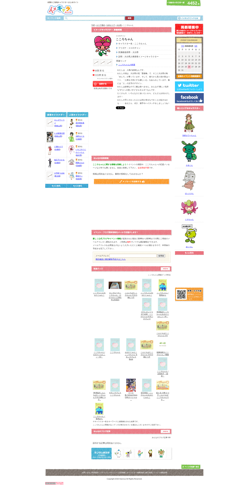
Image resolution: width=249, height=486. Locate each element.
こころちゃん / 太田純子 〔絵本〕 (162, 373)
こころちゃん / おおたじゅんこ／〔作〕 (99, 354)
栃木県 (78, 155)
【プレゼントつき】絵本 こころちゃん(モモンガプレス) (146, 315)
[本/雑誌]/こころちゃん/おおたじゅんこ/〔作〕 (162, 314)
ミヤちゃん (189, 219)
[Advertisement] (123, 7)
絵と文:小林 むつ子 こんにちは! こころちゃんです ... (162, 396)
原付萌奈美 (80, 123)
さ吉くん (189, 165)
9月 (196, 46)
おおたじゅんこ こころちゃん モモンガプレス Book (131, 355)
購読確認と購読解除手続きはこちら (111, 259)
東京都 (57, 176)
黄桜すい (79, 176)
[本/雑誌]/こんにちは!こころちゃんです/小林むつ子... (99, 396)
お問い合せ (86, 473)
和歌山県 (58, 126)
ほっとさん (189, 193)
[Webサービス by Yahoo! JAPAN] (54, 484)
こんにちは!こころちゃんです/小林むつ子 (131, 295)
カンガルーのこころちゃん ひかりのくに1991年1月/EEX (115, 296)
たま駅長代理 (59, 133)
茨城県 (78, 166)
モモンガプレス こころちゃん (115, 394)
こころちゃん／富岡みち (163, 294)
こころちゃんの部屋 (126, 65)
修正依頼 (148, 473)
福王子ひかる (59, 160)
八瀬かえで (58, 147)
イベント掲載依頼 (160, 473)
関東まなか (80, 163)
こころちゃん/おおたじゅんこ (99, 294)
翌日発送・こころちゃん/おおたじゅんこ (147, 395)
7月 (182, 46)
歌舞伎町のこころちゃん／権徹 (163, 353)
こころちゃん (115, 352)
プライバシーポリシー (108, 473)
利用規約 (95, 473)
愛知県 (78, 126)
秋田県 (78, 179)
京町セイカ (80, 136)
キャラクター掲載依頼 (135, 473)
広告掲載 (121, 473)
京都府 (57, 149)
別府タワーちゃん (189, 135)
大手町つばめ (59, 173)
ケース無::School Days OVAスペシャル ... (131, 396)
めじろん (189, 247)
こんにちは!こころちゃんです (162, 334)
